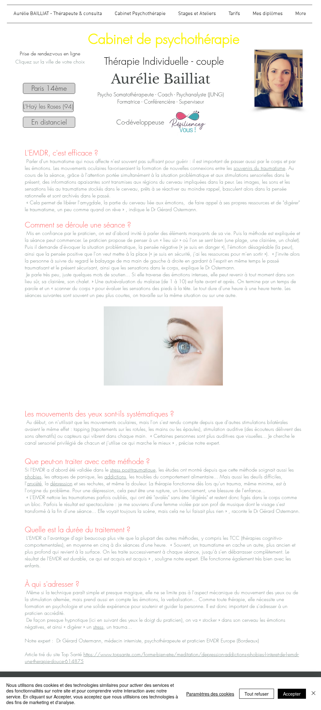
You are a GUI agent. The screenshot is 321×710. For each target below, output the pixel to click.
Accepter (292, 694)
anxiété (34, 483)
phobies (33, 476)
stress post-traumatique (132, 469)
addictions (115, 476)
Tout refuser (257, 694)
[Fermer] (313, 693)
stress (98, 626)
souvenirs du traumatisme (259, 168)
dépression (61, 483)
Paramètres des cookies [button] (210, 694)
